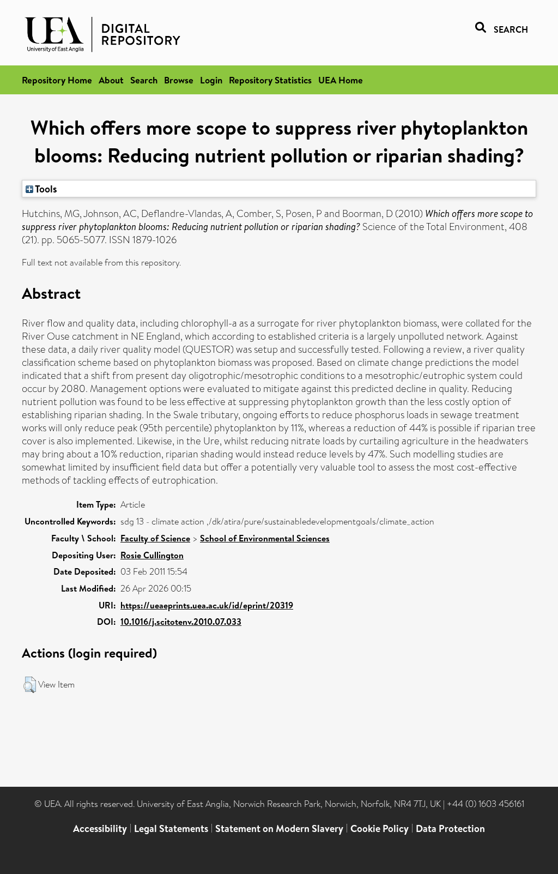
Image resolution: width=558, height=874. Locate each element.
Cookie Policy (379, 828)
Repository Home (57, 80)
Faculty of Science (155, 538)
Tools (45, 189)
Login (211, 80)
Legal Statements (171, 828)
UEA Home (340, 80)
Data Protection (450, 828)
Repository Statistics (270, 80)
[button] (29, 685)
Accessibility (100, 828)
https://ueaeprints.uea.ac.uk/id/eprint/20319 (206, 605)
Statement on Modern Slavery (279, 828)
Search (143, 80)
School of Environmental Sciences (265, 538)
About (111, 80)
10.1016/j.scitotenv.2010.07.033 (180, 622)
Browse (178, 80)
